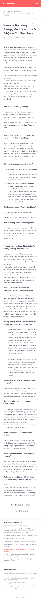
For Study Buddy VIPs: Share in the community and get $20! (20, 535)
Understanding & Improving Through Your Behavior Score (19, 541)
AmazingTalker (9, 3)
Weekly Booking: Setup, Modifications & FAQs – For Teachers (18, 14)
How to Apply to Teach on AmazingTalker (15, 583)
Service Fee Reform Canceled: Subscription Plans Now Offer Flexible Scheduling (19, 555)
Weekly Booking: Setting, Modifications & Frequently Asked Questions (20, 545)
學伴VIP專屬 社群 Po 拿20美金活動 (13, 538)
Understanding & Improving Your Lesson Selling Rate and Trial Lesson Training (19, 559)
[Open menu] (37, 3)
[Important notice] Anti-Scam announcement (15, 526)
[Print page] (33, 23)
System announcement (14, 11)
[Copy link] (37, 23)
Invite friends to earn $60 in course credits (15, 589)
